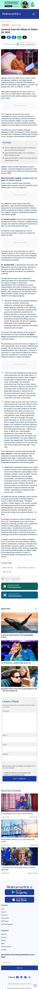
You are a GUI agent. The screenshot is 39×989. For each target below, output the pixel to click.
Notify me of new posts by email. (14, 775)
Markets (3, 940)
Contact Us (4, 915)
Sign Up (19, 968)
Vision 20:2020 (7, 572)
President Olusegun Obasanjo (26, 567)
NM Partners (4, 921)
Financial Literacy (6, 946)
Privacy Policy (5, 918)
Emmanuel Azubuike (33, 873)
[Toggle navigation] (33, 14)
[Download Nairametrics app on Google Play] (19, 892)
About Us (3, 912)
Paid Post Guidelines (7, 924)
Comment (6, 711)
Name (5, 735)
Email (5, 745)
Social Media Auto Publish (12, 988)
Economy (8, 21)
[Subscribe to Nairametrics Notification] (35, 985)
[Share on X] (3, 37)
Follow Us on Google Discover (27, 44)
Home (2, 21)
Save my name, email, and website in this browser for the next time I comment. (19, 767)
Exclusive (3, 934)
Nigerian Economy (8, 567)
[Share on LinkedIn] (14, 37)
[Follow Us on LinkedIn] (21, 977)
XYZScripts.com (28, 988)
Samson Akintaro (33, 817)
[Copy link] (24, 37)
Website (6, 754)
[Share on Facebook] (8, 37)
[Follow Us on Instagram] (25, 977)
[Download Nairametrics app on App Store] (19, 900)
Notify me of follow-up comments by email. (17, 773)
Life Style (3, 949)
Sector (3, 943)
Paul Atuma (6, 44)
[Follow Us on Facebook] (17, 977)
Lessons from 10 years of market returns (19, 179)
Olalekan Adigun (34, 845)
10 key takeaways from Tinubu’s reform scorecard (17, 813)
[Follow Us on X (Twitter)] (29, 977)
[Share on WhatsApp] (19, 37)
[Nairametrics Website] (12, 14)
